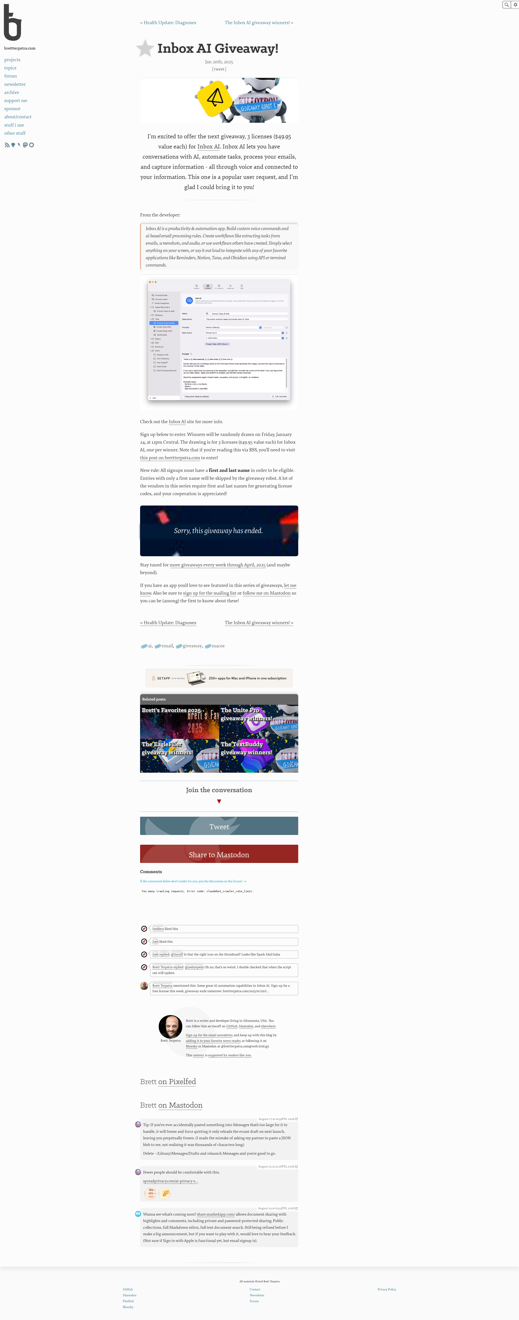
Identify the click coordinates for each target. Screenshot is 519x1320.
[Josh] (144, 942)
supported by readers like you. (230, 1055)
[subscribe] (7, 144)
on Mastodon (180, 1105)
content (198, 1055)
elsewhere (268, 1026)
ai (150, 646)
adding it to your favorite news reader (213, 1041)
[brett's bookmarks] (19, 144)
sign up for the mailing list (209, 593)
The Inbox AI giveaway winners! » (259, 23)
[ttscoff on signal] (31, 144)
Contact (255, 1289)
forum (10, 76)
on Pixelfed (177, 1082)
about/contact (18, 117)
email (167, 646)
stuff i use (14, 125)
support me (15, 100)
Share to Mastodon (219, 855)
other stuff (15, 133)
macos (218, 646)
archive (11, 92)
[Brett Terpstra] (144, 967)
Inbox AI (208, 146)
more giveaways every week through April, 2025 (218, 565)
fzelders (158, 929)
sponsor (12, 109)
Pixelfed (128, 1301)
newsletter (15, 84)
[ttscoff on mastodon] (25, 144)
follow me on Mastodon (267, 593)
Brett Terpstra (162, 967)
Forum (254, 1301)
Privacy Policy (386, 1289)
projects (12, 60)
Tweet (219, 69)
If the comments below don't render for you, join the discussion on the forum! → (193, 881)
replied (164, 954)
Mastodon (246, 1026)
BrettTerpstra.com (19, 48)
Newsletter (257, 1295)
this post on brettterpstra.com (170, 458)
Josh (155, 942)
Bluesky (191, 1046)
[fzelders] (144, 929)
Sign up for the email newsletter (209, 1035)
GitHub (231, 1026)
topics (10, 68)
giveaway (192, 646)
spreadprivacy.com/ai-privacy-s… (170, 1181)
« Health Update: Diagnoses (168, 23)
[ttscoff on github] (13, 144)
